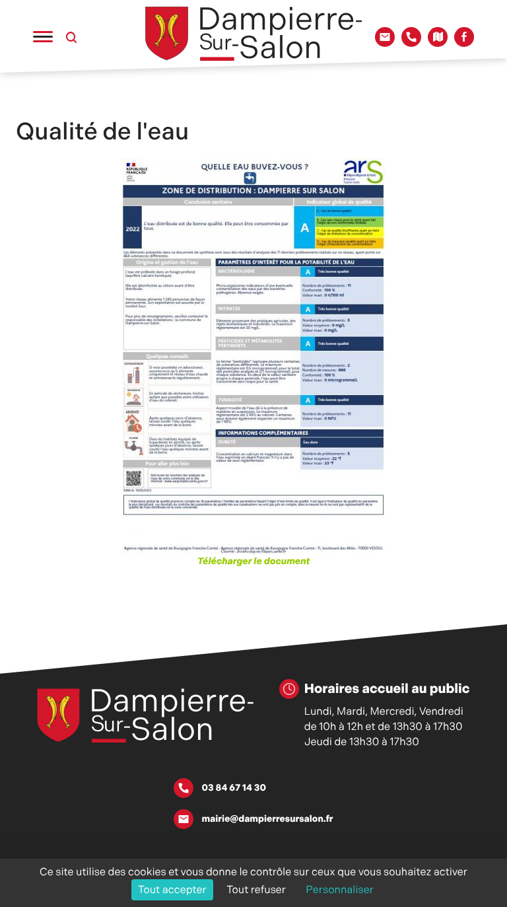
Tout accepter (172, 889)
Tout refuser (256, 889)
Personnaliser (340, 889)
